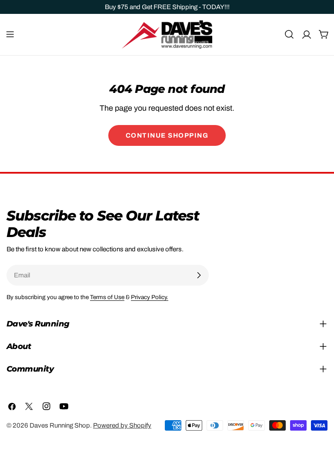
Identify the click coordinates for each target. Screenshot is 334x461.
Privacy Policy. (149, 297)
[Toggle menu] (10, 34)
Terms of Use (107, 297)
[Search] (289, 34)
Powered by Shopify (122, 425)
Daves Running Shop (60, 425)
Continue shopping (167, 135)
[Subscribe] (199, 275)
